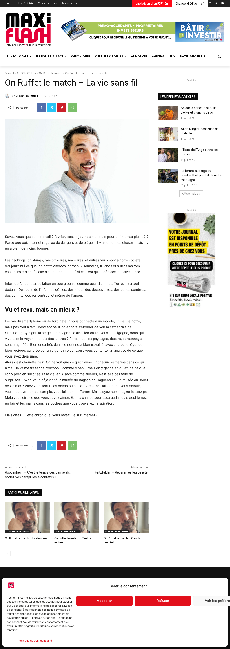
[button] (219, 56)
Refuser (163, 601)
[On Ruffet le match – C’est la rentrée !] (76, 517)
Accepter (104, 601)
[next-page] (15, 553)
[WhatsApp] (72, 107)
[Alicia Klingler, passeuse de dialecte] (168, 134)
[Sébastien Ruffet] (8, 95)
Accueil (9, 73)
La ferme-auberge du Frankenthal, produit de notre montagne (201, 175)
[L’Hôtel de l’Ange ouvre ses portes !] (168, 155)
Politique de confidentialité (35, 640)
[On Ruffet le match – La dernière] (27, 517)
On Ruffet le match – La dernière (26, 538)
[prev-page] (8, 553)
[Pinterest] (61, 107)
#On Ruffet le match (49, 73)
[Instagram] (216, 3)
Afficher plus (190, 194)
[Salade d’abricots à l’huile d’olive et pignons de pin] (168, 113)
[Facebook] (210, 3)
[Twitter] (51, 107)
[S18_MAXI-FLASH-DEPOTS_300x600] (191, 260)
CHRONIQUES (25, 73)
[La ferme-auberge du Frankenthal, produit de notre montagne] (168, 176)
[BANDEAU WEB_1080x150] (141, 30)
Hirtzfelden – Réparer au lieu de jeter (122, 472)
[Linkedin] (222, 3)
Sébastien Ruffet (26, 95)
